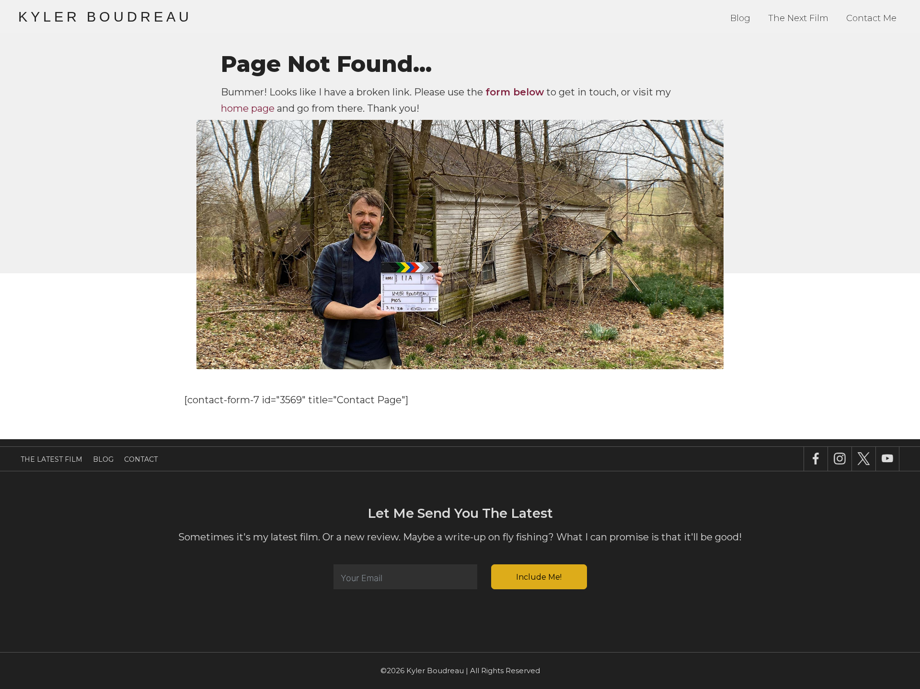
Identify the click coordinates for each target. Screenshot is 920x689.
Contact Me (871, 18)
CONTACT (141, 459)
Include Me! (539, 577)
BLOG (103, 459)
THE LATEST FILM (51, 459)
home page (248, 108)
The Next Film (798, 18)
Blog (740, 18)
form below (514, 92)
